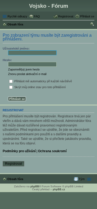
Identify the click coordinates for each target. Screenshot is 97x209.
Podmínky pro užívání (19, 151)
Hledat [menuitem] (92, 25)
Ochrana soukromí (52, 151)
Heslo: (7, 60)
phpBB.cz (59, 189)
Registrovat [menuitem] (65, 16)
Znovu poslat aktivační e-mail (27, 74)
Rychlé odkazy (17, 16)
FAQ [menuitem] (37, 16)
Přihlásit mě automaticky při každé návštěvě (42, 81)
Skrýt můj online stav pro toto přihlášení (39, 87)
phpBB (34, 186)
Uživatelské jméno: (16, 48)
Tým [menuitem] (82, 179)
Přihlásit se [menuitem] (87, 16)
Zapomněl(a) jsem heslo (24, 69)
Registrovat (13, 164)
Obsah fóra (15, 179)
